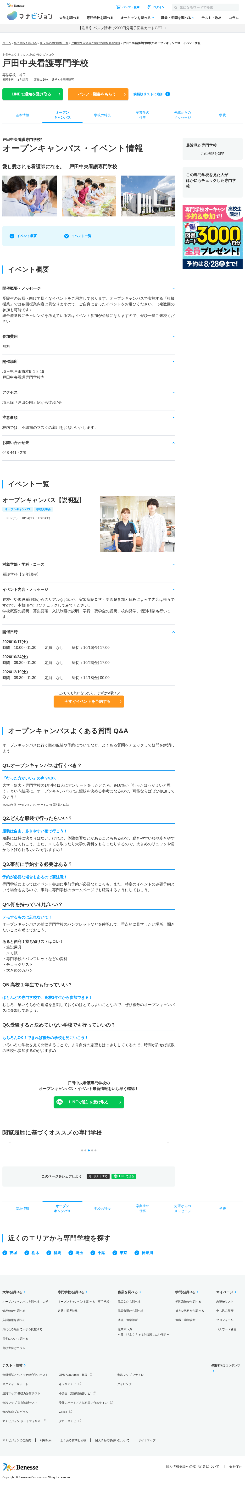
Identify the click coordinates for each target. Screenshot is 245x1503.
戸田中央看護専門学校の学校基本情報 (95, 43)
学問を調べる (185, 1292)
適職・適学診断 (128, 1320)
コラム (234, 18)
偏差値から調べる (13, 1310)
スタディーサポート (15, 1384)
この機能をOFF (212, 153)
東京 (123, 1253)
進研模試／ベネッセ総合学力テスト (25, 1374)
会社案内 (236, 1467)
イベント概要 (27, 236)
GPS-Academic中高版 (73, 1374)
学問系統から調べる (188, 1301)
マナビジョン (29, 15)
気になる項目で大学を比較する (22, 1329)
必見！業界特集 (68, 1310)
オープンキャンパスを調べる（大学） (26, 1301)
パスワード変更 (226, 1329)
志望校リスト (225, 1301)
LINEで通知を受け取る (89, 1102)
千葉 (101, 1253)
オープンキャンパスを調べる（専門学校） (85, 1301)
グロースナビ (67, 1421)
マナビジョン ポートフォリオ (21, 1421)
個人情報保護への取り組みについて (192, 1466)
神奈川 (147, 1253)
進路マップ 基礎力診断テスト (21, 1393)
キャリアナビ (67, 1384)
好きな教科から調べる (189, 1310)
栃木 (35, 1253)
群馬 (57, 1253)
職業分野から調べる (131, 1310)
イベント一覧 (81, 236)
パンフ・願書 (97, 94)
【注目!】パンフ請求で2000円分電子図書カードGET (120, 28)
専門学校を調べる (100, 18)
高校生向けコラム (13, 1348)
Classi (63, 1412)
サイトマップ (147, 1440)
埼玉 (79, 1253)
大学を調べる (69, 18)
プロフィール (225, 1320)
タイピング (124, 1384)
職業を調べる (128, 1292)
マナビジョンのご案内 (16, 1440)
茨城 (13, 1253)
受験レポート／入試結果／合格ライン (83, 1402)
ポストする (100, 1176)
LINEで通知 (31, 94)
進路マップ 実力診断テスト (20, 1402)
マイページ (224, 1292)
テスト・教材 (211, 18)
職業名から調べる (129, 1301)
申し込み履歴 (225, 1310)
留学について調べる (15, 1338)
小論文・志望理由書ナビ (74, 1393)
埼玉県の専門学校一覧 (54, 43)
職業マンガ (143, 1332)
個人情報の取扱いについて (112, 1440)
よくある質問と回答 (73, 1440)
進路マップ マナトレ (130, 1374)
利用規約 (45, 1440)
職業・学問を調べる (176, 18)
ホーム (6, 43)
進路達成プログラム (15, 1412)
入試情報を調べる (13, 1320)
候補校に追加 (148, 94)
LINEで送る (126, 1176)
